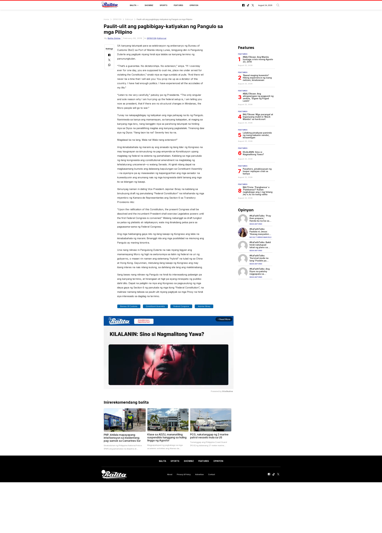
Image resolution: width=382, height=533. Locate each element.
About (169, 474)
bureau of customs (128, 306)
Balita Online (114, 38)
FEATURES (178, 5)
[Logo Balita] (109, 5)
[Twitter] (109, 60)
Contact (211, 474)
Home (106, 19)
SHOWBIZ (149, 5)
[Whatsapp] (109, 65)
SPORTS (163, 5)
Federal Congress (181, 306)
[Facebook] (109, 55)
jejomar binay (204, 306)
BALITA (133, 5)
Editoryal (129, 19)
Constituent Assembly (155, 306)
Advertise (199, 474)
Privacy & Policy (184, 474)
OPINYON (194, 5)
